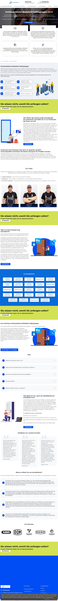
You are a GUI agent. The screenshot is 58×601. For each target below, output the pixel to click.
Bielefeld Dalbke (7, 284)
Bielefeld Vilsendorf (29, 284)
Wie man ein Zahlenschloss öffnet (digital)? (18, 374)
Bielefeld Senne (18, 289)
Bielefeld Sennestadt (50, 279)
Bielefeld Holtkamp (29, 295)
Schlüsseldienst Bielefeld (6, 6)
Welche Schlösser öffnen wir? (14, 360)
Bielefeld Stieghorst (39, 284)
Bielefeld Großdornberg (29, 289)
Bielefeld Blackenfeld (18, 284)
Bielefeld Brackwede (18, 279)
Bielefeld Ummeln (29, 279)
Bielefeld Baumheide (7, 295)
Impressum (44, 593)
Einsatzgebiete (42, 6)
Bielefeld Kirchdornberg (40, 295)
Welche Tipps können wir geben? (15, 388)
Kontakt (55, 6)
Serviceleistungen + (32, 6)
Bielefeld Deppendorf (45, 300)
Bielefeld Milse (7, 289)
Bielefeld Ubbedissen (18, 295)
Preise (49, 6)
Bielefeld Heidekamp (40, 289)
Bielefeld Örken (40, 279)
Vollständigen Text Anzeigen (9, 349)
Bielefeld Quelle (34, 300)
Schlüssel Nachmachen (19, 6)
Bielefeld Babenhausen (23, 300)
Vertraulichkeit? (10, 381)
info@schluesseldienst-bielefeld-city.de (12, 592)
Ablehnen (54, 599)
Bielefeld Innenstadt (50, 289)
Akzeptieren (47, 599)
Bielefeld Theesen (7, 279)
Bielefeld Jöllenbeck (50, 295)
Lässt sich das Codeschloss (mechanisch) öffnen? (20, 367)
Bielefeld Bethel (51, 284)
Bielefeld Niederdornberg (13, 300)
